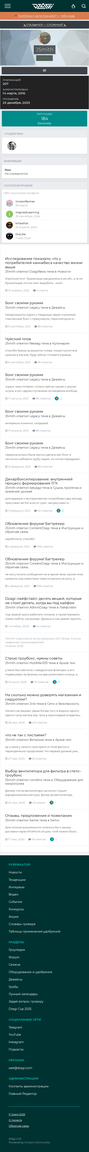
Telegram (15, 1027)
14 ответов (43, 626)
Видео (13, 894)
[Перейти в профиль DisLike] (9, 235)
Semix (54, 820)
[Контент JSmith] (44, 70)
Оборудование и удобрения (30, 972)
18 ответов (38, 839)
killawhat (22, 223)
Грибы (13, 987)
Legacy (35, 307)
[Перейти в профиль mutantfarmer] (9, 203)
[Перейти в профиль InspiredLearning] (9, 214)
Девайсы (58, 307)
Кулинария (60, 343)
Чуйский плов (18, 339)
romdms (36, 780)
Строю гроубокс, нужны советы (33, 658)
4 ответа (42, 290)
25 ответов (38, 758)
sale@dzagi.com (20, 1068)
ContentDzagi (40, 528)
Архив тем (67, 663)
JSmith (10, 271)
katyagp (35, 488)
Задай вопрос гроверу (26, 1001)
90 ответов (44, 510)
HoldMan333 (39, 663)
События (15, 902)
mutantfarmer (25, 201)
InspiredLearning (27, 212)
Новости (64, 271)
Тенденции (17, 880)
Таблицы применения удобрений (34, 931)
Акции (14, 917)
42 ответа (38, 802)
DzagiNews (38, 271)
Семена (14, 964)
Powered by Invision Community (29, 1142)
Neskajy (35, 343)
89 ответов (44, 326)
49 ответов (39, 722)
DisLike (21, 234)
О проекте (15, 1120)
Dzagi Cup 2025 (20, 1009)
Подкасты (16, 1049)
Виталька (37, 740)
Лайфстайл (67, 607)
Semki (34, 820)
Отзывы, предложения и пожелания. (38, 816)
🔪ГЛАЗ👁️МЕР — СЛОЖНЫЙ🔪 (44, 24)
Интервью (16, 887)
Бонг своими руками (24, 303)
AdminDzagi (39, 607)
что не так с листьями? (26, 735)
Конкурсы (16, 909)
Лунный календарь (23, 994)
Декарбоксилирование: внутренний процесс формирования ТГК (39, 481)
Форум (14, 957)
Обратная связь (19, 1125)
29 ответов (40, 682)
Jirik (33, 704)
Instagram (16, 1042)
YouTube (15, 1034)
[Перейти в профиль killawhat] (9, 225)
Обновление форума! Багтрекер (35, 524)
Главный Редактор (23, 1094)
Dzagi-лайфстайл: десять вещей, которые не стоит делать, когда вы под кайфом (43, 600)
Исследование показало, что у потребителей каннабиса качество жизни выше (44, 263)
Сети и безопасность (63, 704)
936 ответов (44, 546)
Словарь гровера (22, 924)
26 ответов (44, 362)
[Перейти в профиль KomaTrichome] (11, 145)
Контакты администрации (29, 1086)
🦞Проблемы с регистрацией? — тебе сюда (44, 16)
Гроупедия (17, 950)
